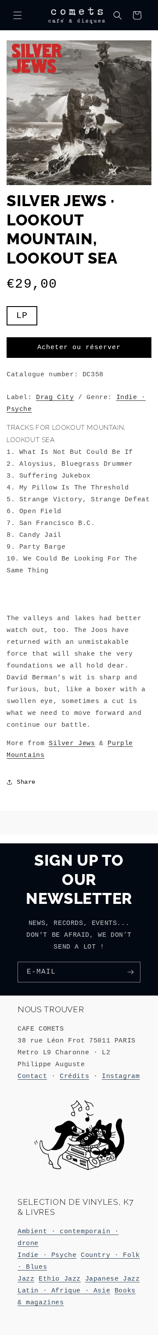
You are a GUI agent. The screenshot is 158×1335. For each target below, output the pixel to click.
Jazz (26, 1279)
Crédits (74, 1076)
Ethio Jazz (60, 1279)
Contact (32, 1076)
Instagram (121, 1076)
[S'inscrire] (130, 972)
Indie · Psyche (47, 1255)
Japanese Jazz (112, 1279)
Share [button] (26, 781)
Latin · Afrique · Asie (64, 1291)
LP (22, 316)
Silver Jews (72, 743)
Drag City (55, 397)
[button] (17, 15)
